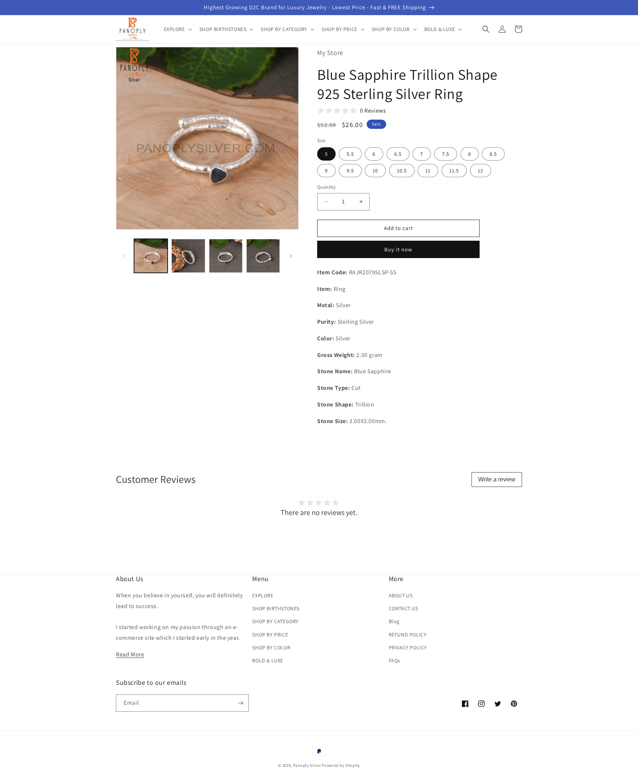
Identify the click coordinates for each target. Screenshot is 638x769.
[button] (177, 29)
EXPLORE (262, 595)
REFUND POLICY (408, 634)
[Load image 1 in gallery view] (151, 255)
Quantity (326, 187)
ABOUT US (401, 595)
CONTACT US (403, 608)
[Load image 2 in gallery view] (188, 255)
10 (375, 170)
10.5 (402, 170)
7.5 (445, 154)
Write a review (496, 479)
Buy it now (398, 249)
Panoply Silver (307, 765)
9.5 (350, 170)
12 (480, 170)
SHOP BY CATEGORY (275, 621)
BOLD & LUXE (267, 660)
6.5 (398, 154)
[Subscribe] (240, 703)
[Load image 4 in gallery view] (263, 255)
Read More (130, 654)
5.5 (350, 154)
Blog (394, 621)
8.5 (493, 154)
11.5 (454, 170)
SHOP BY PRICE (270, 634)
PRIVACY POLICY (408, 647)
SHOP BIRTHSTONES (275, 608)
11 (428, 170)
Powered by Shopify (341, 765)
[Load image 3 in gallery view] (226, 255)
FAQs (394, 660)
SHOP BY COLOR (271, 647)
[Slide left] (124, 256)
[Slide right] (290, 256)
